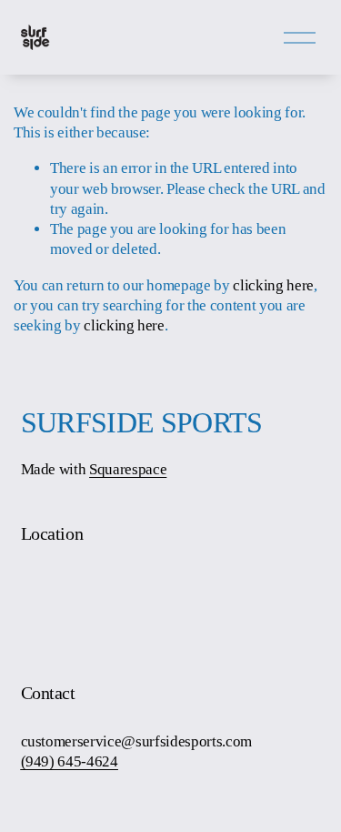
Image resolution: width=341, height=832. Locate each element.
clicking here (273, 285)
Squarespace (127, 469)
